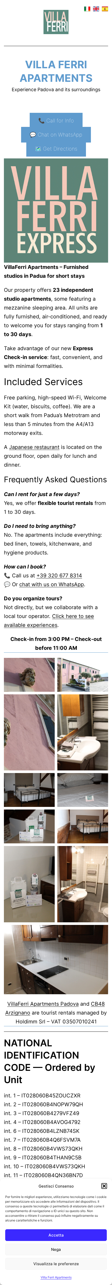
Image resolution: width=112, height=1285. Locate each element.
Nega (56, 1249)
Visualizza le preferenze (56, 1263)
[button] (104, 1186)
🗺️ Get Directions (56, 149)
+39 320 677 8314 (59, 575)
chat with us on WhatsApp (51, 584)
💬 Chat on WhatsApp (56, 135)
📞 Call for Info (56, 121)
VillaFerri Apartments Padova (43, 1004)
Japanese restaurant (34, 447)
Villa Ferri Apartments (56, 1277)
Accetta (56, 1235)
